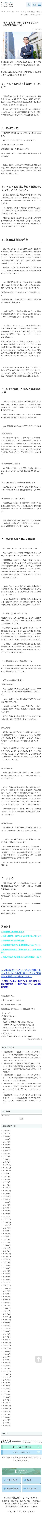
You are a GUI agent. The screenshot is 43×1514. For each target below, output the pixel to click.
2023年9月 (6, 1194)
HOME (3, 12)
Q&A (36, 1504)
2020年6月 (6, 1300)
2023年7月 (6, 1199)
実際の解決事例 (12, 1506)
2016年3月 (6, 1423)
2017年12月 (7, 1371)
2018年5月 (6, 1363)
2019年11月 (7, 1317)
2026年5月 (6, 1139)
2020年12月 (7, 1285)
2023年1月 (6, 1216)
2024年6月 (6, 1176)
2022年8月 (6, 1231)
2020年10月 (7, 1288)
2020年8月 (6, 1294)
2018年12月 (7, 1343)
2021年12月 (7, 1254)
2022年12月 (7, 1219)
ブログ (8, 12)
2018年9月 (6, 1351)
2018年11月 (7, 1345)
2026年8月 (6, 1130)
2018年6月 (6, 1360)
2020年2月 (6, 1308)
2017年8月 (6, 1383)
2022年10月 (7, 1225)
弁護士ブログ (15, 12)
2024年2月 (6, 1185)
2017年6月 (6, 1388)
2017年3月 (6, 1397)
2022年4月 (6, 1242)
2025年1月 (6, 1162)
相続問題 (14, 1501)
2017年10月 (7, 1377)
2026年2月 (6, 1148)
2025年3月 (6, 1156)
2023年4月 (6, 1208)
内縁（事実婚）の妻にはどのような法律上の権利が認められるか (20, 24)
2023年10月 (7, 1191)
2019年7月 (6, 1328)
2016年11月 (7, 1409)
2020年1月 (6, 1311)
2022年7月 (6, 1234)
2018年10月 (7, 1348)
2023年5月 (6, 1205)
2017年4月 (6, 1394)
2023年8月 (6, 1196)
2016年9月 (6, 1414)
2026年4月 (6, 1142)
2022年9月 (6, 1228)
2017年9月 (6, 1380)
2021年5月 (6, 1271)
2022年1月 (6, 1251)
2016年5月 (6, 1420)
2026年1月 (6, 1150)
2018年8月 (6, 1354)
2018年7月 (6, 1357)
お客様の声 (24, 1506)
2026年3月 (6, 1145)
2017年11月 (7, 1374)
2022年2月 (6, 1248)
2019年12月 (7, 1314)
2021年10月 (7, 1259)
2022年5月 (6, 1239)
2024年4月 (6, 1179)
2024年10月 (7, 1171)
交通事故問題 (25, 1501)
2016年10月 (7, 1411)
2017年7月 (6, 1386)
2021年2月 (6, 1279)
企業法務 (16, 1504)
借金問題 (36, 1501)
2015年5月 (6, 1426)
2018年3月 (6, 1368)
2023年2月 (6, 1214)
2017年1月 (6, 1403)
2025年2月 (6, 1159)
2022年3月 (6, 1245)
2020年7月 (6, 1297)
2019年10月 (7, 1320)
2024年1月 (6, 1188)
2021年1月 (6, 1282)
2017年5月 (6, 1391)
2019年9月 (6, 1323)
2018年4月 (6, 1365)
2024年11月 (7, 1168)
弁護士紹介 (16, 1498)
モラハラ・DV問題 (29, 1498)
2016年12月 (7, 1406)
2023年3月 (6, 1211)
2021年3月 (6, 1277)
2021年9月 (6, 1262)
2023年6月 (6, 1202)
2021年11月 (7, 1257)
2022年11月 (7, 1222)
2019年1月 (6, 1340)
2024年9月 (6, 1173)
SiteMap (34, 1506)
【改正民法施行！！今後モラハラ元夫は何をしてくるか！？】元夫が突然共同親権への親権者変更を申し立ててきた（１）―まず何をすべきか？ (22, 1077)
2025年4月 (6, 1153)
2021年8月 (6, 1265)
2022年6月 (6, 1236)
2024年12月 (7, 1165)
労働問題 (7, 1504)
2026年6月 (6, 1136)
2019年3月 (6, 1334)
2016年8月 (6, 1417)
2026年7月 (6, 1133)
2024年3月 (6, 1182)
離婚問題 (23, 12)
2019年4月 (6, 1331)
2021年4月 (6, 1274)
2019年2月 (6, 1337)
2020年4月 (6, 1305)
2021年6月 (6, 1268)
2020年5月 (6, 1302)
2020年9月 (6, 1291)
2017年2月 (6, 1400)
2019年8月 (6, 1325)
